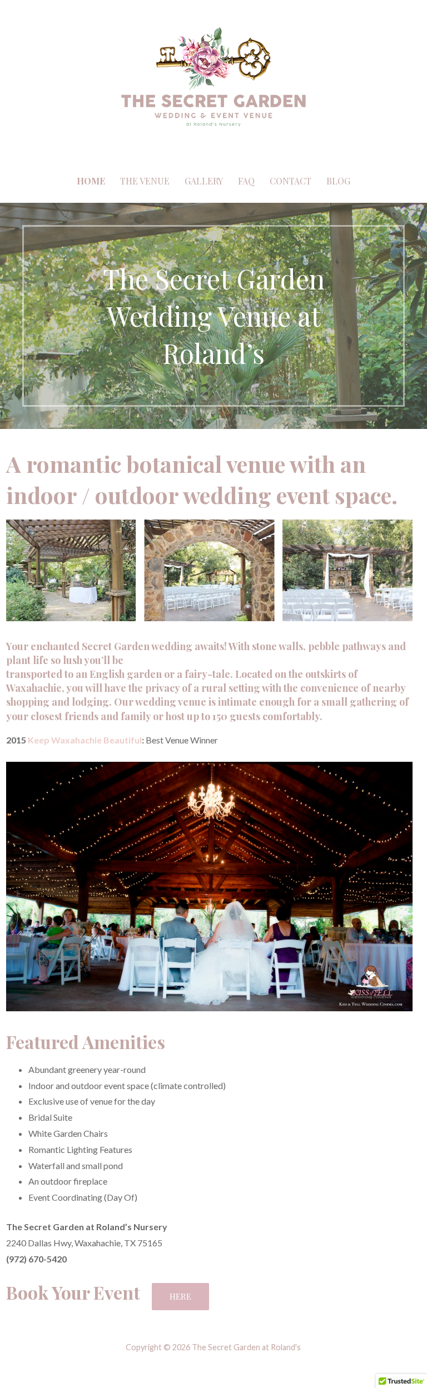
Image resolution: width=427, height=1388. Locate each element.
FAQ (246, 181)
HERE (180, 1296)
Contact (290, 181)
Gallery (204, 181)
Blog (338, 181)
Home (91, 181)
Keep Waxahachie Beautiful (85, 740)
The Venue (145, 181)
